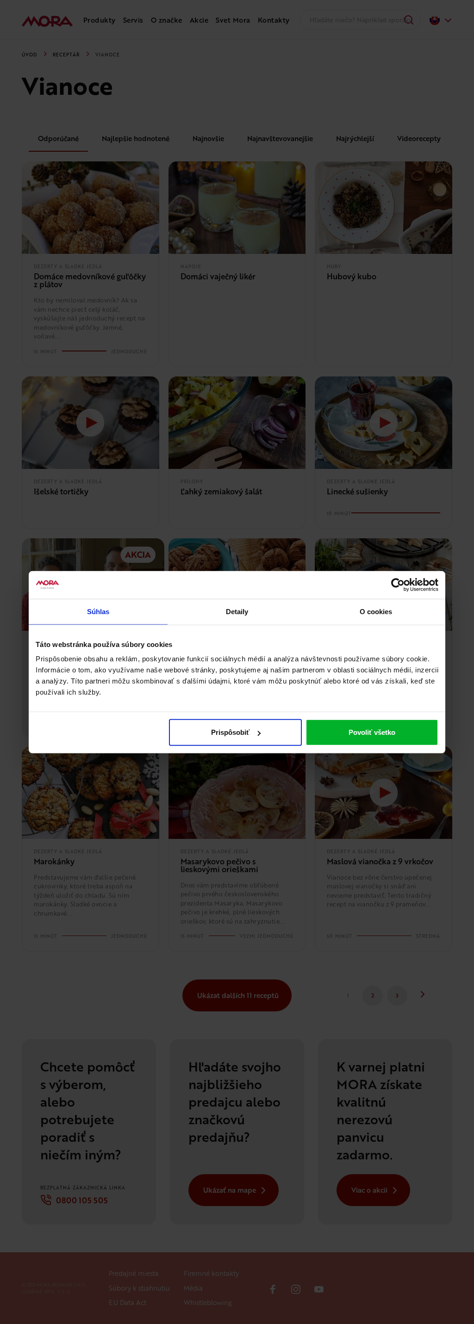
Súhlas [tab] (98, 611)
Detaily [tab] (237, 611)
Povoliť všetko (372, 732)
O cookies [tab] (376, 611)
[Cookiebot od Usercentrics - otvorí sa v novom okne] (397, 584)
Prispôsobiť (230, 732)
